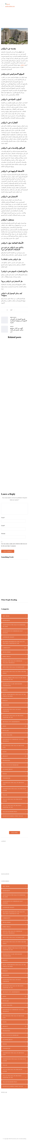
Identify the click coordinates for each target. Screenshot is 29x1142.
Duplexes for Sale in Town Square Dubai (14, 672)
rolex (14, 773)
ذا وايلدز (22, 65)
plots (14, 751)
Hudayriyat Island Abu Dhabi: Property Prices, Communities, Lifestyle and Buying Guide (14, 368)
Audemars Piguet (14, 637)
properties (14, 760)
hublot (14, 700)
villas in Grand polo (14, 811)
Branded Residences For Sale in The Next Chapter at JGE (14, 642)
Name (3, 517)
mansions (14, 705)
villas (14, 795)
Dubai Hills (14, 656)
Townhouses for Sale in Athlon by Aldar (14, 789)
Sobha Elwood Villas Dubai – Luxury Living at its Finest (18, 1122)
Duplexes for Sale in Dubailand (14, 667)
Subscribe (14, 492)
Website (3, 533)
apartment (14, 620)
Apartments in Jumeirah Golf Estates (14, 631)
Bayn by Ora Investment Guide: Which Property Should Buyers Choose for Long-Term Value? (14, 397)
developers (14, 652)
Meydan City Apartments (14, 721)
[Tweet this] (19, 310)
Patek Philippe (14, 735)
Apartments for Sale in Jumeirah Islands (14, 625)
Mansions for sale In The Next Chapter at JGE (14, 716)
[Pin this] (23, 310)
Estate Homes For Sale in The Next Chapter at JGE (14, 678)
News (14, 726)
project (14, 756)
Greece (14, 690)
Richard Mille (14, 769)
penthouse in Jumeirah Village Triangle (14, 740)
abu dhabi (14, 616)
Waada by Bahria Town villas (14, 816)
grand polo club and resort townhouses (14, 684)
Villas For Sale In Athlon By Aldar (14, 800)
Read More (14, 832)
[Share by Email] (25, 310)
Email (3, 525)
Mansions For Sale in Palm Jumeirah (14, 710)
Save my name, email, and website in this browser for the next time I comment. (14, 545)
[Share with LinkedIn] (21, 310)
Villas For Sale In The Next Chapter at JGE (14, 806)
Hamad (11, 374)
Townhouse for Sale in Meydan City (14, 783)
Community (7, 352)
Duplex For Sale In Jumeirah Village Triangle (14, 661)
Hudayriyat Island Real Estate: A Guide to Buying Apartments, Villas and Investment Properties (13, 857)
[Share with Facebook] (17, 310)
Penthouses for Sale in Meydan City (14, 746)
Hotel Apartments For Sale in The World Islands (14, 695)
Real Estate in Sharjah (14, 765)
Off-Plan (14, 730)
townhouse (14, 778)
